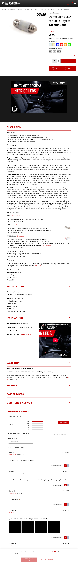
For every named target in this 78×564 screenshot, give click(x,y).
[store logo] (11, 3)
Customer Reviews (18, 447)
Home (4, 9)
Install (70, 68)
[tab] (39, 128)
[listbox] (61, 45)
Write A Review (63, 458)
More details (16, 216)
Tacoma (26, 9)
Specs (56, 68)
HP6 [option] (54, 51)
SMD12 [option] (59, 51)
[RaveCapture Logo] (26, 452)
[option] (50, 44)
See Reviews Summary (17, 484)
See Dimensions (47, 245)
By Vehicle (11, 9)
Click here (55, 552)
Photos (26, 469)
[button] (3, 49)
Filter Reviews (12, 474)
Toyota (19, 9)
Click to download (25, 334)
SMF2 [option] (50, 51)
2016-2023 (34, 9)
